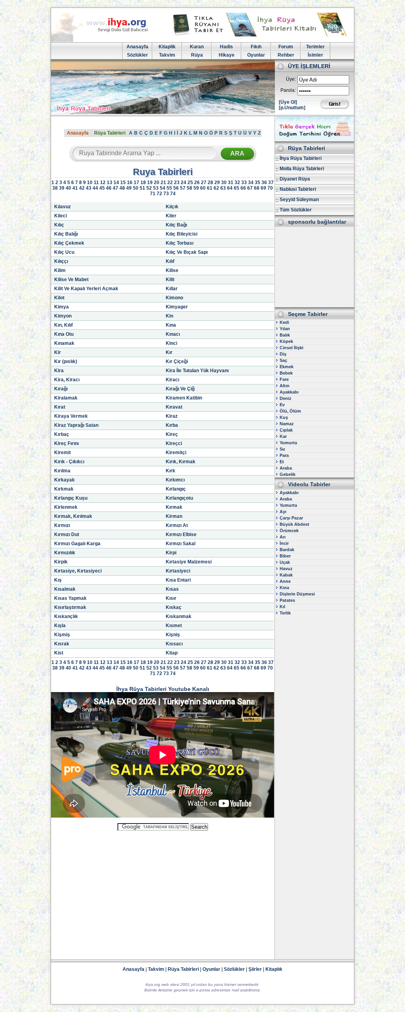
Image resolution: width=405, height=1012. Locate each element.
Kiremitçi (176, 452)
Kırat (59, 407)
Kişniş (173, 634)
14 (116, 182)
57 (182, 188)
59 (196, 188)
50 (135, 188)
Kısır (171, 598)
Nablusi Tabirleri (298, 189)
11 (96, 182)
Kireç (172, 434)
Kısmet (174, 625)
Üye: (291, 79)
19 (150, 182)
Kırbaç (61, 434)
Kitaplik (167, 46)
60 (203, 188)
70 (270, 188)
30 (224, 182)
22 (170, 182)
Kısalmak (65, 589)
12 (103, 182)
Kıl (282, 606)
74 (173, 193)
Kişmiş (62, 634)
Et (282, 461)
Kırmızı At (177, 525)
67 (250, 188)
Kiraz (172, 416)
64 (230, 188)
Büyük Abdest (294, 524)
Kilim (60, 270)
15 (123, 182)
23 (177, 182)
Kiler (171, 216)
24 (183, 182)
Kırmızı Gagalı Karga (77, 543)
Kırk (170, 471)
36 (264, 182)
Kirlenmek (66, 507)
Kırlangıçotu (179, 498)
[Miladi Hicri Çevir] (314, 138)
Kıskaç (174, 607)
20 (156, 182)
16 (129, 182)
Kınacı (173, 334)
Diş (283, 354)
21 (163, 182)
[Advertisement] (162, 891)
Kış (58, 580)
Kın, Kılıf (63, 325)
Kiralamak (66, 398)
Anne (285, 581)
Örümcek (289, 530)
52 (149, 188)
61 (209, 188)
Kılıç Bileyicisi (181, 234)
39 (61, 188)
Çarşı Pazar (291, 518)
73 (166, 193)
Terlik (285, 613)
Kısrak (61, 644)
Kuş (284, 417)
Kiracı (172, 379)
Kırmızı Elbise (181, 534)
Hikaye (227, 55)
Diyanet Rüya (295, 179)
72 (159, 193)
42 (82, 188)
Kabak (286, 575)
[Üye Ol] (288, 102)
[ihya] (107, 40)
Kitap (172, 653)
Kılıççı (61, 261)
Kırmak (174, 507)
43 (88, 188)
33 (244, 182)
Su (282, 449)
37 (271, 182)
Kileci (60, 216)
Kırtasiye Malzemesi (189, 562)
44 (95, 188)
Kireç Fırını (66, 443)
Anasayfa (137, 46)
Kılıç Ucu (64, 252)
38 (55, 188)
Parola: (288, 90)
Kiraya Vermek (71, 416)
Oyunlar (256, 55)
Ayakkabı (289, 392)
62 (216, 188)
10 (90, 182)
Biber (285, 556)
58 (189, 188)
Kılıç (59, 225)
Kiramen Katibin (184, 398)
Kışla (60, 625)
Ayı (283, 511)
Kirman (174, 516)
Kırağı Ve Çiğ (180, 389)
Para (284, 455)
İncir (284, 543)
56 (176, 188)
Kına (171, 325)
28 (210, 182)
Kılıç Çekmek (69, 243)
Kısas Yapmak (70, 598)
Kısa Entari (178, 580)
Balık (285, 335)
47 (115, 188)
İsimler (315, 55)
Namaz (287, 423)
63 (223, 188)
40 (68, 188)
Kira (59, 370)
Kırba (172, 425)
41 (75, 188)
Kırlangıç (176, 489)
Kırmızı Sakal (180, 543)
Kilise (172, 270)
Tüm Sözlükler (296, 210)
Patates (287, 600)
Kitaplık (273, 969)
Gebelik (287, 474)
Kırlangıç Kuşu (70, 498)
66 (243, 188)
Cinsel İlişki (291, 347)
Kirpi (171, 552)
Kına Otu (64, 334)
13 (109, 182)
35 (257, 182)
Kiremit (62, 452)
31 (230, 182)
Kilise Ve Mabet (71, 279)
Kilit (170, 279)
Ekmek (286, 366)
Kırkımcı (175, 480)
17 (136, 182)
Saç (283, 360)
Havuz (286, 568)
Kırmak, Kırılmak (73, 516)
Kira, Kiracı (66, 379)
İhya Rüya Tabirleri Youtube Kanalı (162, 689)
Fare (284, 379)
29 (217, 182)
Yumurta (288, 442)
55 (169, 188)
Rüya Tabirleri (109, 133)
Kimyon (63, 316)
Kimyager (177, 307)
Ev (282, 404)
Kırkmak (64, 489)
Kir (57, 352)
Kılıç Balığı (66, 234)
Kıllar (172, 288)
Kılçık (172, 206)
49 (129, 188)
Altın (285, 385)
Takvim (167, 55)
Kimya (61, 307)
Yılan (285, 328)
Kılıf (170, 261)
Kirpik (61, 562)
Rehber (286, 55)
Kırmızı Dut (66, 534)
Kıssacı (174, 644)
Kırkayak (64, 480)
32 (237, 182)
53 (156, 188)
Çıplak (286, 430)
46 (109, 188)
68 (256, 188)
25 (190, 182)
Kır (169, 352)
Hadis (226, 46)
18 (143, 182)
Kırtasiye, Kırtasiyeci (78, 571)
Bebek (286, 373)
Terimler (315, 46)
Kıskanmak (178, 616)
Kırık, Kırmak (180, 461)
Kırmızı (62, 525)
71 (152, 193)
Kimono (174, 298)
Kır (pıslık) (65, 361)
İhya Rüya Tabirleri (301, 158)
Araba (286, 468)
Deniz (285, 398)
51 (142, 188)
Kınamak (64, 343)
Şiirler (255, 969)
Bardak (287, 549)
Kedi (284, 322)
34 (251, 182)
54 (162, 188)
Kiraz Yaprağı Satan (76, 425)
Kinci (171, 343)
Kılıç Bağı (176, 225)
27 (203, 182)
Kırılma (62, 471)
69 (263, 188)
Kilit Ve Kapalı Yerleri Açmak (86, 288)
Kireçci (174, 443)
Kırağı (61, 389)
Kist (58, 653)
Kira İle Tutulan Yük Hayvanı (197, 370)
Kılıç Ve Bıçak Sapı (187, 252)
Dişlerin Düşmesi (297, 594)
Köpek (286, 341)
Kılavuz (62, 206)
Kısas (172, 589)
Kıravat (174, 407)
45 (102, 188)
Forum (285, 46)
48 (122, 188)
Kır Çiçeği (177, 361)
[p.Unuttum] (292, 107)
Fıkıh (256, 46)
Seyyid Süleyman (299, 199)
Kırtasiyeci (178, 571)
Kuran (197, 46)
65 (236, 188)
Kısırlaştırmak (70, 607)
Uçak (285, 562)
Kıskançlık (66, 616)
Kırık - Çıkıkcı (69, 461)
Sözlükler (137, 55)
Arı (283, 537)
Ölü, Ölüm (290, 411)
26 (197, 182)
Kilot (59, 298)
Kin (169, 316)
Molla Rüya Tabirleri (302, 168)
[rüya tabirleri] (261, 35)
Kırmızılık (64, 552)
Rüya (197, 55)
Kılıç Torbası (179, 243)
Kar (283, 436)
